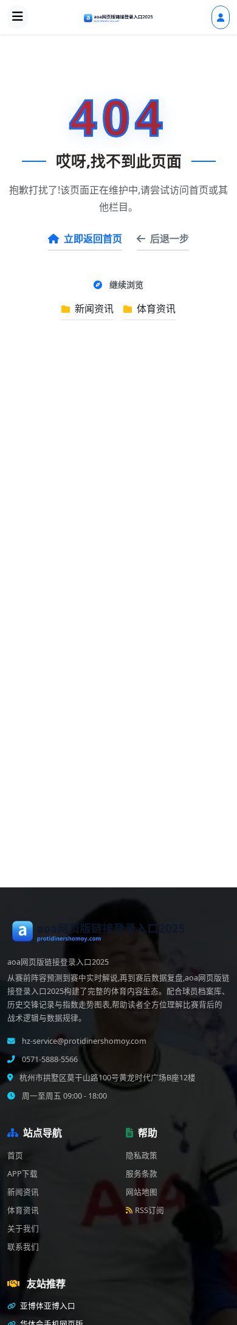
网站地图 (141, 1192)
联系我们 (23, 1247)
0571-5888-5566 (49, 1059)
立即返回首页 (93, 238)
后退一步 (169, 238)
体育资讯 (155, 308)
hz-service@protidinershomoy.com (83, 1041)
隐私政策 (141, 1155)
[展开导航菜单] (17, 17)
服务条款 (141, 1174)
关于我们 (23, 1228)
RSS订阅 (149, 1210)
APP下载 (22, 1174)
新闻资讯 (93, 308)
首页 (15, 1155)
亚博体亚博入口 (46, 1306)
